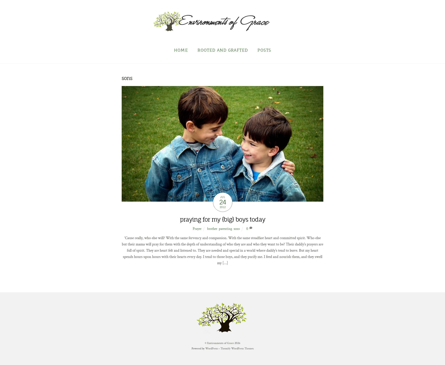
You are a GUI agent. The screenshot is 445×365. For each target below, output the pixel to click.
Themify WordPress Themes (237, 348)
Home (181, 50)
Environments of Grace (220, 343)
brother (212, 228)
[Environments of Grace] (222, 29)
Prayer (197, 228)
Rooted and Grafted (222, 50)
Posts (264, 50)
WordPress (211, 348)
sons (237, 228)
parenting (225, 228)
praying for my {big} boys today (222, 219)
